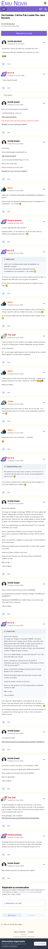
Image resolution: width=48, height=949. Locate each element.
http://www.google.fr (9, 156)
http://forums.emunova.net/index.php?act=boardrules (20, 818)
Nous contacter (20, 932)
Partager (12, 915)
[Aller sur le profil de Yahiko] (4, 403)
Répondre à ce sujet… (14, 903)
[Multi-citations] (3, 64)
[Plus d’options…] (44, 42)
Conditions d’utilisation (9, 946)
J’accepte (41, 944)
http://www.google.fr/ (9, 117)
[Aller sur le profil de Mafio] (4, 189)
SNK (17, 26)
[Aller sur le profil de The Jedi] (4, 336)
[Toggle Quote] (5, 259)
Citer (8, 64)
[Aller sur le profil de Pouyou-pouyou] (4, 222)
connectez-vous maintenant (28, 892)
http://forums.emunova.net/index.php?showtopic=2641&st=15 (23, 742)
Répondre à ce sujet (24, 33)
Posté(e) (16, 44)
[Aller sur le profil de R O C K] (4, 74)
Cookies (31, 932)
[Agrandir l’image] (3, 56)
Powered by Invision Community (24, 936)
